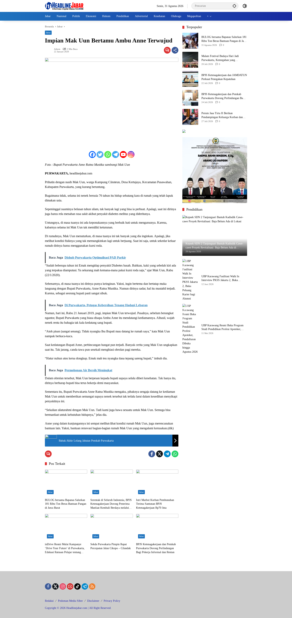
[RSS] (92, 586)
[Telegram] (115, 154)
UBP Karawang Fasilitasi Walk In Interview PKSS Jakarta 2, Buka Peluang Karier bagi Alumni (220, 278)
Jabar (48, 32)
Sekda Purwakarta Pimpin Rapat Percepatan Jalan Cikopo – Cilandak (110, 546)
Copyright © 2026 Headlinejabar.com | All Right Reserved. (78, 607)
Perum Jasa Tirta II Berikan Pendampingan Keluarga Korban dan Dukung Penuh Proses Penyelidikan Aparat (222, 115)
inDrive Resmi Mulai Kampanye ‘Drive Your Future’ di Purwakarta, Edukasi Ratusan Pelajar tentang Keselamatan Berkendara (65, 548)
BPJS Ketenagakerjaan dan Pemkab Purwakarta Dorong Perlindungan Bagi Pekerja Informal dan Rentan (156, 548)
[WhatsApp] (175, 454)
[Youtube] (123, 154)
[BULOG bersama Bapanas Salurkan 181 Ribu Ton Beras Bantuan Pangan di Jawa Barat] (66, 483)
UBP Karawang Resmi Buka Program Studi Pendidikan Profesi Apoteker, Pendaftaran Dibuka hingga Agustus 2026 (222, 327)
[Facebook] (92, 154)
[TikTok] (77, 586)
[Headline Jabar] (64, 5)
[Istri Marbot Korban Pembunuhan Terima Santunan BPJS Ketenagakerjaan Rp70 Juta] (157, 483)
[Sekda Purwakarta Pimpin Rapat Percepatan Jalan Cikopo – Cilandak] (111, 527)
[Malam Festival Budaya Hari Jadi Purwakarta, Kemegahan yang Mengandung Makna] (190, 60)
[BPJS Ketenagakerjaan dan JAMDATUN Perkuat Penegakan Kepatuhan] (190, 79)
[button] (234, 6)
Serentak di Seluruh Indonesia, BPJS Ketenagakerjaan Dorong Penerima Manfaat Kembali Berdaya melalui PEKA (111, 504)
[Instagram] (131, 154)
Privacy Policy (112, 600)
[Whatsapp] (107, 154)
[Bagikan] (175, 50)
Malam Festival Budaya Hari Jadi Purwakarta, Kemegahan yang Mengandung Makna (220, 58)
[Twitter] (100, 154)
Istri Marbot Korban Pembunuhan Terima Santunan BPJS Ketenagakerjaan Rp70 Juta (155, 504)
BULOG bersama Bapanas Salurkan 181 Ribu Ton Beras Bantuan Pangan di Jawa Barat (65, 504)
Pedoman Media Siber (70, 600)
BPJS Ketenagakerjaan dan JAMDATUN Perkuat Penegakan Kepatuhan (224, 77)
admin (57, 49)
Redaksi (49, 600)
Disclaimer (93, 600)
